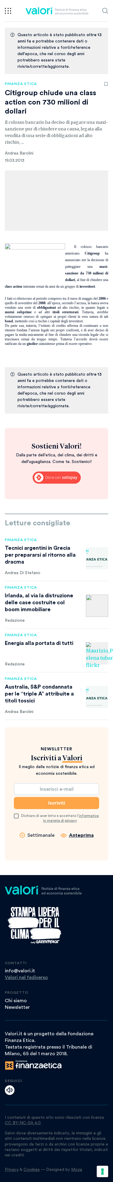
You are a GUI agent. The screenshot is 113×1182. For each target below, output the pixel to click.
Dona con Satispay (57, 477)
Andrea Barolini (19, 153)
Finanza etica (21, 84)
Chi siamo (16, 1000)
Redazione (15, 620)
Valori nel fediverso (26, 977)
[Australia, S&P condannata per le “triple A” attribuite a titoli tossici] (97, 697)
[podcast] (9, 1090)
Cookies (32, 1170)
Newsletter (17, 1007)
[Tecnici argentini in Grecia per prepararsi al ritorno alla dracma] (97, 558)
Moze (76, 1170)
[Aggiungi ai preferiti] (106, 84)
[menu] (8, 10)
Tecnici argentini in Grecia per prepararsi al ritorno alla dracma (40, 554)
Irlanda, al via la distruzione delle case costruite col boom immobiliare (39, 602)
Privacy (12, 1170)
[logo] (56, 10)
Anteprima (81, 835)
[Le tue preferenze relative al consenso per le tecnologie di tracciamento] (102, 1171)
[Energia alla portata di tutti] (97, 653)
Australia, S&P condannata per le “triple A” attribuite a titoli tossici (39, 693)
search (105, 11)
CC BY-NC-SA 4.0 (23, 1123)
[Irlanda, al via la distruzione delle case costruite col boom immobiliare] (97, 606)
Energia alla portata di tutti (39, 643)
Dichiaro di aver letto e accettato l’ (60, 818)
